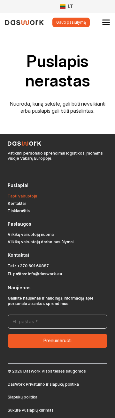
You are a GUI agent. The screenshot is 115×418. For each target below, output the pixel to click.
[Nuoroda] (38, 6)
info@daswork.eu (45, 273)
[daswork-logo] (24, 22)
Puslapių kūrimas (38, 410)
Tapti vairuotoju (22, 196)
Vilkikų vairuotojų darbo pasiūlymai (40, 241)
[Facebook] (10, 171)
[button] (69, 6)
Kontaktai (17, 203)
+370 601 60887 (33, 265)
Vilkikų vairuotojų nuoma (31, 234)
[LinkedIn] (18, 171)
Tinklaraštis (19, 210)
